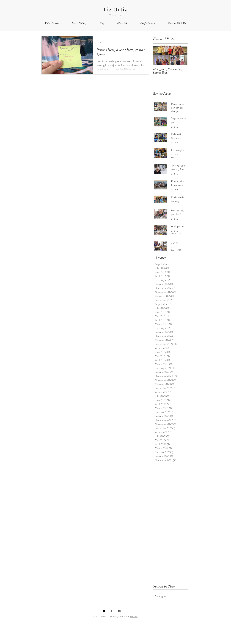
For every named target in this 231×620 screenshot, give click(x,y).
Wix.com (134, 616)
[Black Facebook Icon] (111, 610)
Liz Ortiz (116, 9)
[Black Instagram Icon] (119, 610)
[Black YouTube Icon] (103, 610)
